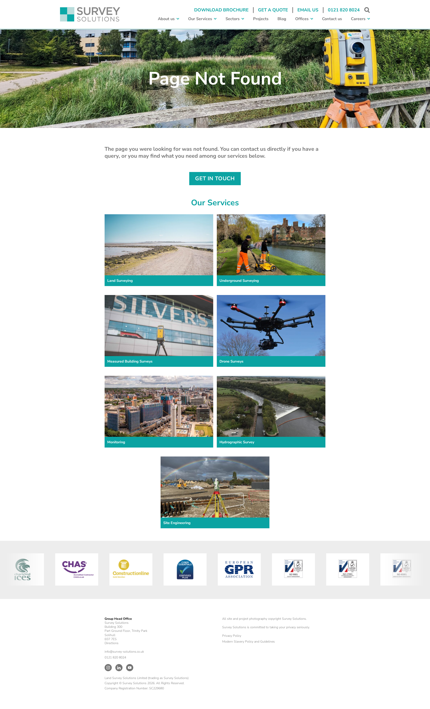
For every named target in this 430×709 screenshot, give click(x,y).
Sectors (233, 18)
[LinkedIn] (119, 667)
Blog (281, 18)
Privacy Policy (231, 636)
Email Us (307, 10)
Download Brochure (221, 10)
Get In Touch (215, 178)
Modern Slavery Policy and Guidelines (248, 641)
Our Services (200, 18)
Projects (261, 18)
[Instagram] (108, 667)
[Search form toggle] (367, 10)
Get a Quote (273, 10)
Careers (358, 18)
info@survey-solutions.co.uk (124, 652)
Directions (111, 643)
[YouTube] (129, 667)
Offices (302, 18)
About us (166, 18)
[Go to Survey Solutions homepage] (90, 14)
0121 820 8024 (344, 10)
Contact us (332, 18)
